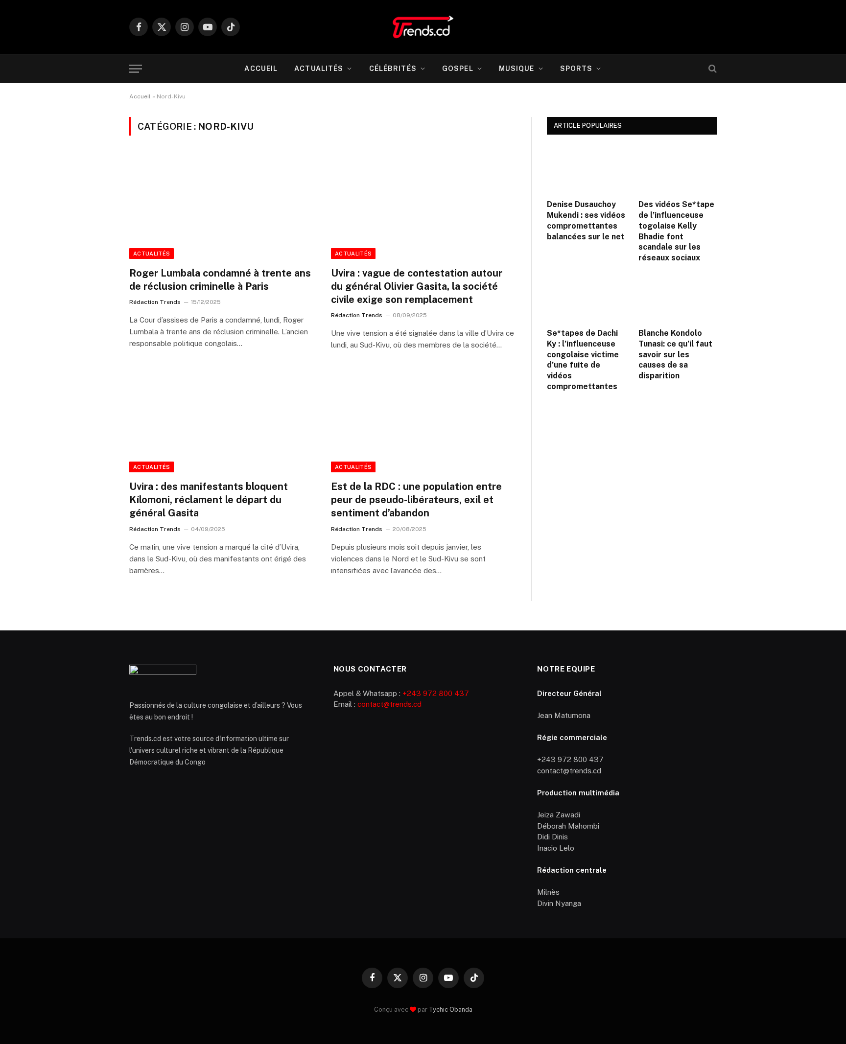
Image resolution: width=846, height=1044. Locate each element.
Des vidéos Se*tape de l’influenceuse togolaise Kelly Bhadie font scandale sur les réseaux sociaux (676, 231)
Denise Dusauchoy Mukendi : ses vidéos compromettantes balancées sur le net (586, 220)
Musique (517, 68)
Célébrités (393, 68)
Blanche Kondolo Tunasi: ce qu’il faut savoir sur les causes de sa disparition (675, 354)
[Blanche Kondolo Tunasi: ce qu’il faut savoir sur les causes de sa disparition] (677, 298)
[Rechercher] (711, 69)
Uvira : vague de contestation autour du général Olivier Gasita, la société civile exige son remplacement (416, 286)
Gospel (457, 68)
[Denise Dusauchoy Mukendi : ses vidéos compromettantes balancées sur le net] (586, 169)
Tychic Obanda (450, 1009)
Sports (576, 68)
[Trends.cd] (423, 27)
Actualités (318, 68)
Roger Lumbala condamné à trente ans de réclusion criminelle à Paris (220, 279)
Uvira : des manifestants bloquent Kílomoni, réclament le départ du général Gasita (208, 500)
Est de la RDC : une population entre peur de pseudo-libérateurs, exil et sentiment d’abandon (416, 500)
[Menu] (135, 69)
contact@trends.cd (389, 704)
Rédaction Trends (155, 302)
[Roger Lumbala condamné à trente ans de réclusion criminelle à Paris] (221, 207)
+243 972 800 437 (435, 693)
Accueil (261, 68)
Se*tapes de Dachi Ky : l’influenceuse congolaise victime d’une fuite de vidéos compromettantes (583, 359)
